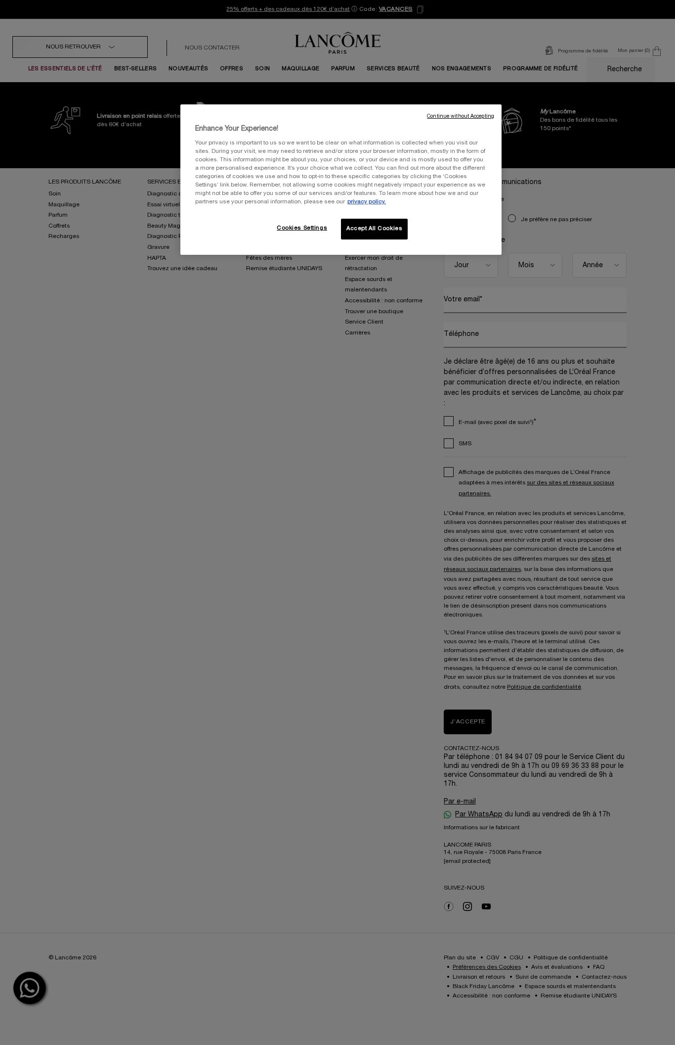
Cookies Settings (302, 228)
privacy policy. (366, 201)
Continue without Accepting (460, 116)
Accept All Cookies (374, 228)
